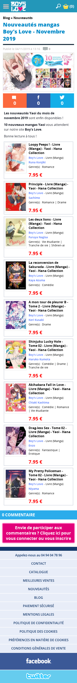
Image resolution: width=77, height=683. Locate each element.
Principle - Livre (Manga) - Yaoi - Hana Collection (48, 186)
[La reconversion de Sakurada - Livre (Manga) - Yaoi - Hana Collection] (16, 275)
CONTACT (38, 563)
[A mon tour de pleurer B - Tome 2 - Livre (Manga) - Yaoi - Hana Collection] (16, 315)
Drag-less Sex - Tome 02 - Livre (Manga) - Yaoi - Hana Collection (49, 432)
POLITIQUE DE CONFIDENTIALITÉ (38, 623)
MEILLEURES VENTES (38, 580)
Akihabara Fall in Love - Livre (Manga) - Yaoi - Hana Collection (49, 389)
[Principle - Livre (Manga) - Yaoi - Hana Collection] (16, 197)
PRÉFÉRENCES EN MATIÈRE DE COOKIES (39, 640)
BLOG (38, 597)
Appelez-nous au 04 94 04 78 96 (38, 555)
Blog (6, 18)
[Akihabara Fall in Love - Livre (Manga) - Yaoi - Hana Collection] (16, 398)
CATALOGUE (38, 572)
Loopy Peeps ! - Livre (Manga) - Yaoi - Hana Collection (45, 148)
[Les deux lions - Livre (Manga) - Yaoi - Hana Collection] (16, 232)
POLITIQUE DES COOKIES (38, 631)
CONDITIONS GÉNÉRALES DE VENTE (38, 648)
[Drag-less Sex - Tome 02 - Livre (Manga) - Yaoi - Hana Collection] (16, 441)
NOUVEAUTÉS (38, 589)
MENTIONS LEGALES (38, 614)
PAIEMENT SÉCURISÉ (38, 606)
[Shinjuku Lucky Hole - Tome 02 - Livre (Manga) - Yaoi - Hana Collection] (16, 355)
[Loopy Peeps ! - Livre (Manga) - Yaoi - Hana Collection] (16, 157)
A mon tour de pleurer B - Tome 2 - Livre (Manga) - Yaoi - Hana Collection (48, 306)
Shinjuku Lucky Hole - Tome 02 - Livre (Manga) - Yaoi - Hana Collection (48, 345)
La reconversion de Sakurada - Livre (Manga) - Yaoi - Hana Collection (49, 266)
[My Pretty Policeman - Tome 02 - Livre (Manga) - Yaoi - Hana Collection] (16, 484)
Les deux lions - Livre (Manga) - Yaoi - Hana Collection (45, 223)
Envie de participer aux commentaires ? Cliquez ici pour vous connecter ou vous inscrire (39, 533)
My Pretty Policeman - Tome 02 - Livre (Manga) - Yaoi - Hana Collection (48, 475)
